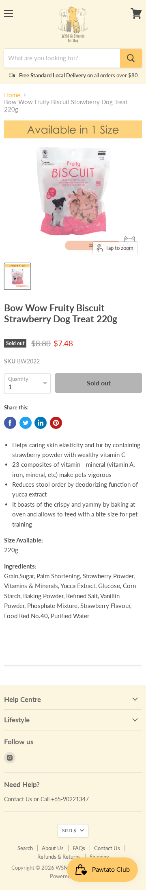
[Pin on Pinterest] (56, 423)
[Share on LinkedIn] (40, 423)
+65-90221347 (70, 799)
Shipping (99, 856)
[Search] (131, 58)
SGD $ (69, 830)
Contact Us (18, 799)
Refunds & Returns (59, 856)
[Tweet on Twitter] (25, 423)
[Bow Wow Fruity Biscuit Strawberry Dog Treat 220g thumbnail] (17, 276)
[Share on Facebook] (10, 423)
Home (12, 95)
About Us (53, 848)
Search (25, 848)
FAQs (79, 848)
